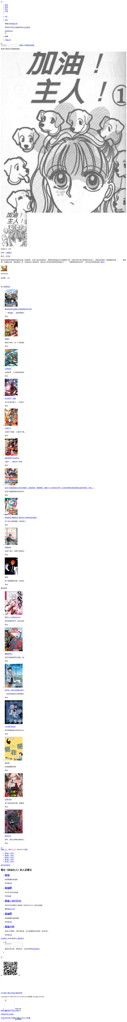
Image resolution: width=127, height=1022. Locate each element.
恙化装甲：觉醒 (10, 398)
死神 (6, 577)
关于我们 (4, 993)
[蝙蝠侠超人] (14, 650)
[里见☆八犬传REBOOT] (14, 614)
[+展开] (102, 262)
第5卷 (14, 849)
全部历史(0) (9, 31)
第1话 (10, 935)
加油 (7, 875)
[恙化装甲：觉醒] (11, 395)
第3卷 (10, 857)
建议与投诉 (11, 993)
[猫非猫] (14, 760)
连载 (4, 849)
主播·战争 (8, 799)
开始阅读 (7, 1010)
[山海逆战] (11, 365)
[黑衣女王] (14, 833)
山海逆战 (8, 369)
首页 (6, 5)
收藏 (2, 1010)
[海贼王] (11, 336)
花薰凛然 (8, 547)
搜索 (21, 45)
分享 (2, 1018)
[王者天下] (11, 425)
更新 (6, 7)
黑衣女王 (8, 836)
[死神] (11, 574)
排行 (6, 9)
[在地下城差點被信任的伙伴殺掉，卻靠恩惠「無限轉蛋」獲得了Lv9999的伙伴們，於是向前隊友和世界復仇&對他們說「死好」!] (11, 485)
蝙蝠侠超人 (9, 654)
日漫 (6, 11)
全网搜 (31, 45)
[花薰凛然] (11, 544)
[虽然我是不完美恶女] (11, 455)
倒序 (26, 849)
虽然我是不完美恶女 (12, 458)
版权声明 (19, 993)
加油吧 (8, 888)
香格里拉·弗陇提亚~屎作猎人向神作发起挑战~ (21, 517)
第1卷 (10, 861)
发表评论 (36, 949)
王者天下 (8, 428)
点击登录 (27, 27)
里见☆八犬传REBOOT (13, 617)
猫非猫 (7, 763)
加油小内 (9, 926)
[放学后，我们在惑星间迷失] (14, 687)
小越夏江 (9, 252)
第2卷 (10, 859)
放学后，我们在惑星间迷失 (14, 690)
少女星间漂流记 (10, 726)
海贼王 (7, 339)
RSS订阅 (7, 1018)
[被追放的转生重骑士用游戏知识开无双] (11, 306)
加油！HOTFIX (13, 900)
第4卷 (10, 855)
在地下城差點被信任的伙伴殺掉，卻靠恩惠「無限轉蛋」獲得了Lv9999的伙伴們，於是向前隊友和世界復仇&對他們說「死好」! (49, 488)
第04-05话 (11, 909)
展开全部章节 (5, 865)
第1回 (10, 883)
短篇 (9, 896)
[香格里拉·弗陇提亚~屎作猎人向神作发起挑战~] (11, 514)
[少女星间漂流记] (14, 723)
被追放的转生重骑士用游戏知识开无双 (18, 309)
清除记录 (14, 24)
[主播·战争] (14, 796)
